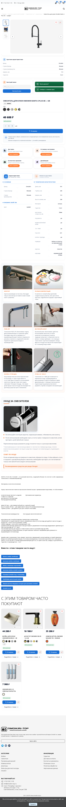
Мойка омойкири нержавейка (12, 565)
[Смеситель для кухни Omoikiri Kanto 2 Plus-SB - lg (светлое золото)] (15, 109)
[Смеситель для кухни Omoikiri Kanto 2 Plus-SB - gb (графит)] (4, 109)
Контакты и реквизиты (51, 761)
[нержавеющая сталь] (31, 641)
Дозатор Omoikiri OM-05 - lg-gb (32, 637)
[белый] (3, 694)
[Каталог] (2, 9)
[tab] (18, 176)
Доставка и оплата (50, 759)
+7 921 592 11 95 (7, 3)
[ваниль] (3, 641)
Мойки (3, 756)
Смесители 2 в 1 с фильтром (34, 14)
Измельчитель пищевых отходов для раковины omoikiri (20, 583)
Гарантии (47, 756)
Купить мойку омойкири (10, 556)
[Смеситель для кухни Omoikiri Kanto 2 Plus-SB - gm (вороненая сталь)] (8, 109)
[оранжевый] (47, 641)
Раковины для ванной (8, 761)
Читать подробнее (13, 154)
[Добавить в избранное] (56, 22)
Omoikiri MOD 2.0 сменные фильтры (9, 690)
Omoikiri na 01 (7, 588)
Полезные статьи (49, 763)
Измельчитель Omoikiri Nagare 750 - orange (54, 637)
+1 (4, 644)
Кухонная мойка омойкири (11, 561)
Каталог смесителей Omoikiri (16, 14)
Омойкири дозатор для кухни (12, 579)
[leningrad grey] (12, 641)
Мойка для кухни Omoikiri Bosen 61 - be (9, 637)
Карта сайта (33, 741)
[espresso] (9, 641)
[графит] (28, 641)
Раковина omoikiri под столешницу (13, 574)
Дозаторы (4, 766)
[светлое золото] (34, 641)
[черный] (6, 641)
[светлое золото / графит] (25, 641)
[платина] (15, 641)
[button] (12, 36)
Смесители (4, 759)
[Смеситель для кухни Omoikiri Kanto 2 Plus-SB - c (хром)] (19, 109)
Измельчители (6, 763)
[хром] (37, 641)
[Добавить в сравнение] (60, 22)
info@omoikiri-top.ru (10, 784)
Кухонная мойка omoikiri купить (13, 570)
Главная (4, 14)
